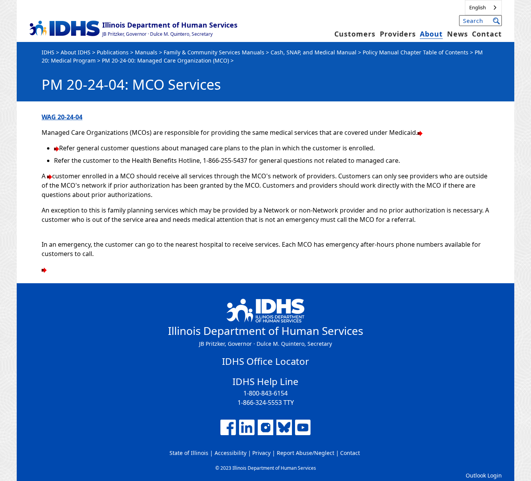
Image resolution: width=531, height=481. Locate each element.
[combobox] (483, 7)
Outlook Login (484, 475)
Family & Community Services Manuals (214, 52)
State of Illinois (188, 453)
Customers (355, 33)
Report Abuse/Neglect (305, 453)
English (477, 7)
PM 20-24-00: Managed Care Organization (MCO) (165, 60)
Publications (113, 52)
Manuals (146, 52)
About (431, 33)
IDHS (48, 52)
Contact (487, 33)
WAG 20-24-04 (62, 117)
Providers (398, 33)
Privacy (261, 453)
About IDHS (76, 52)
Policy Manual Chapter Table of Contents (415, 52)
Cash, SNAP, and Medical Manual (313, 52)
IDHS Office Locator (265, 361)
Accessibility (230, 453)
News (457, 33)
